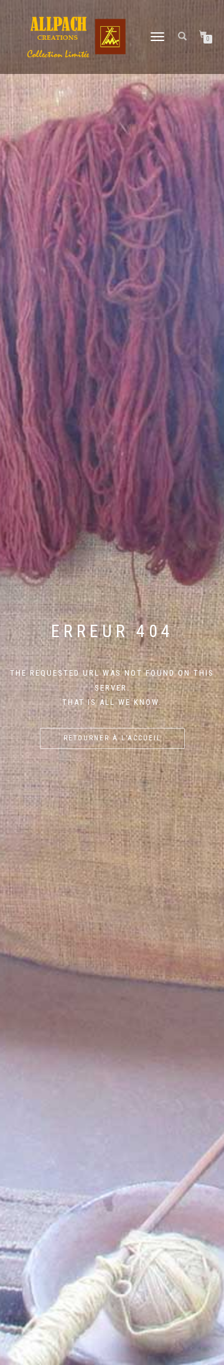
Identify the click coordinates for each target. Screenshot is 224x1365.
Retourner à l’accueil (112, 738)
